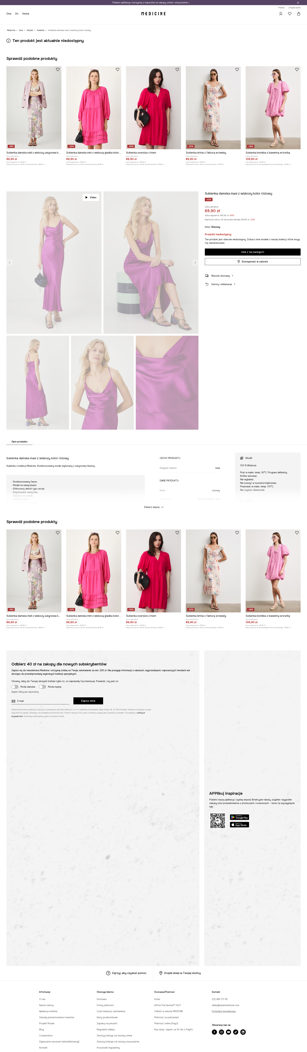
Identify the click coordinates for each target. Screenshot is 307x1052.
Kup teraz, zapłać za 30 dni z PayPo (173, 1029)
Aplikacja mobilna (48, 1011)
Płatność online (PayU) (166, 1023)
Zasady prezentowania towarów (56, 1017)
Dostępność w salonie (255, 261)
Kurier (157, 999)
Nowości (11, 20)
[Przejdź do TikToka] (235, 1032)
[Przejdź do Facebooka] (214, 1032)
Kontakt (43, 1047)
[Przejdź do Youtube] (228, 1032)
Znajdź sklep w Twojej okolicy (182, 973)
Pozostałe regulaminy (108, 1047)
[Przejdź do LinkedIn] (243, 1032)
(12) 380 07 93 (220, 999)
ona (9, 13)
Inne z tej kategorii (252, 252)
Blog (41, 1029)
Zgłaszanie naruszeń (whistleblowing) (59, 1041)
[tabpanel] (153, 477)
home (26, 13)
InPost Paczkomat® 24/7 (167, 1005)
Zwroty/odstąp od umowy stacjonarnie (118, 1041)
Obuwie (34, 20)
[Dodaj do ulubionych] (57, 69)
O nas (42, 999)
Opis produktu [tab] (19, 441)
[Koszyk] (298, 13)
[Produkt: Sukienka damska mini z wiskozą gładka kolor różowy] (93, 107)
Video (93, 197)
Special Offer (62, 20)
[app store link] (239, 825)
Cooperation (46, 1035)
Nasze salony (46, 1005)
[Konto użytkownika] (280, 13)
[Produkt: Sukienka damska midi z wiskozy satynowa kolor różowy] (33, 107)
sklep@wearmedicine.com (225, 1005)
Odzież (23, 20)
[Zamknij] (298, 2)
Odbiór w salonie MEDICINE (168, 1011)
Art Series (87, 20)
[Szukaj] (271, 13)
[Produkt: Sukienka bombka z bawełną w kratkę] (273, 107)
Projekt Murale (46, 1023)
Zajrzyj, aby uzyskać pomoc (129, 973)
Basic (75, 20)
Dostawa (101, 999)
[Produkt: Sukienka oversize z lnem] (153, 107)
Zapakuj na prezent (107, 1023)
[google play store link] (239, 817)
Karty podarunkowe (107, 1017)
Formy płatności (105, 1005)
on (17, 13)
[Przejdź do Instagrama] (221, 1032)
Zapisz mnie (88, 700)
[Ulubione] (289, 13)
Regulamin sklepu (106, 1029)
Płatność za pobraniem (166, 1017)
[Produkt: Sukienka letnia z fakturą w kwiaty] (213, 107)
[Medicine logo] (153, 13)
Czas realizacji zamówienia (111, 1011)
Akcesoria (46, 20)
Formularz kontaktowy (224, 1011)
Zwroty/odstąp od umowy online (114, 1035)
